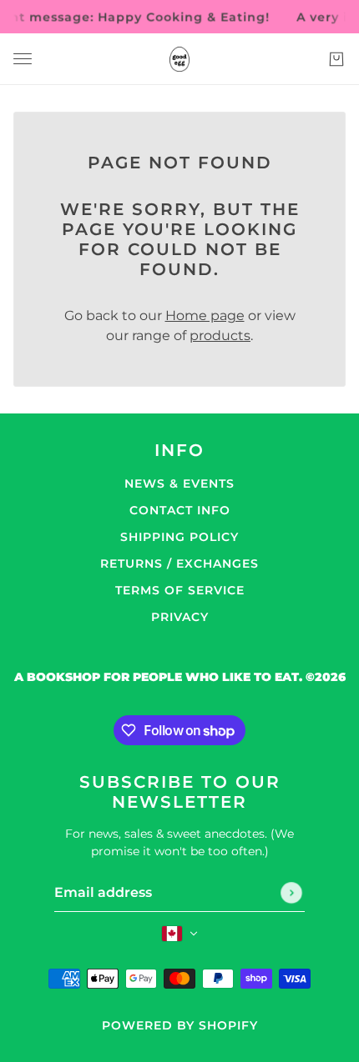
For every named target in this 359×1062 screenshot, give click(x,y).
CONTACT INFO (179, 510)
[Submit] (291, 893)
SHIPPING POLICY (179, 536)
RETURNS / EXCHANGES (179, 563)
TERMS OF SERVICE (180, 590)
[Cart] (336, 59)
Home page (205, 315)
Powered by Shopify (180, 1025)
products (220, 335)
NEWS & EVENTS (179, 483)
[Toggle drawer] (22, 58)
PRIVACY (180, 616)
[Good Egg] (179, 59)
